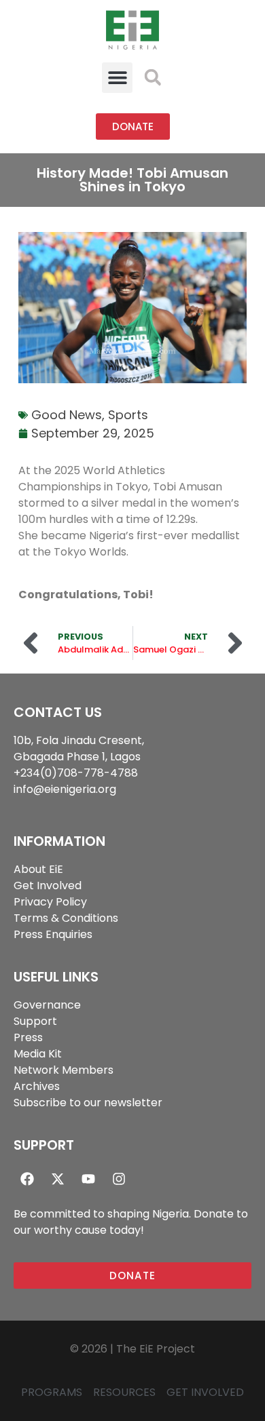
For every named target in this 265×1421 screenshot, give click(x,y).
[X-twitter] (57, 1178)
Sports (128, 414)
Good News (66, 414)
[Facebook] (27, 1178)
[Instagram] (118, 1178)
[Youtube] (88, 1178)
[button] (117, 77)
